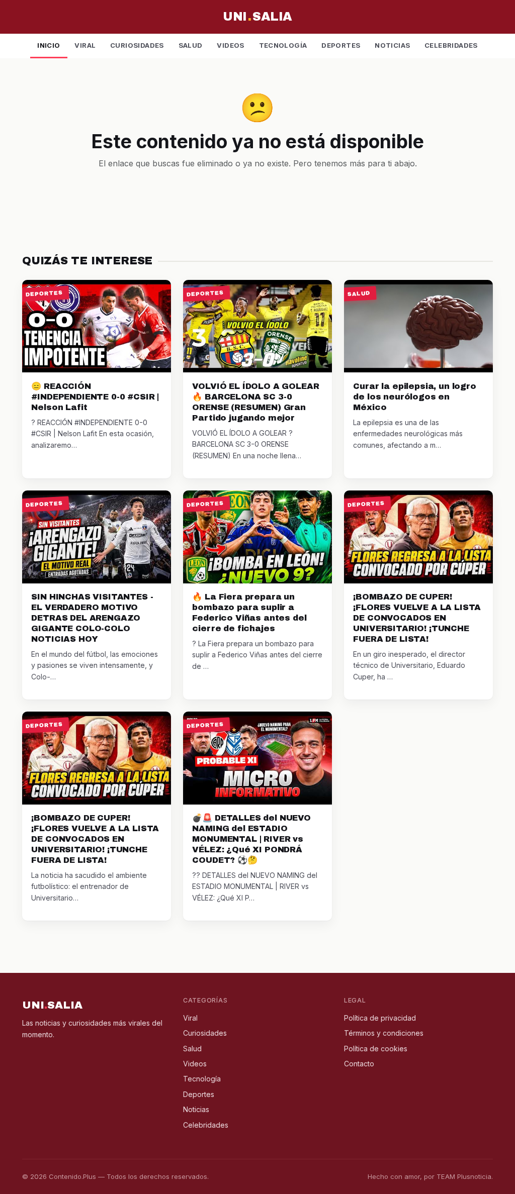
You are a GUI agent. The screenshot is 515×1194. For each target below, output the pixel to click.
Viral (85, 45)
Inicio (48, 45)
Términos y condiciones (383, 1033)
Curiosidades (137, 45)
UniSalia (257, 16)
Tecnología (283, 45)
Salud (191, 45)
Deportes (340, 45)
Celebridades (451, 45)
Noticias (392, 45)
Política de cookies (375, 1048)
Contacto (359, 1063)
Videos (230, 45)
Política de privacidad (380, 1018)
